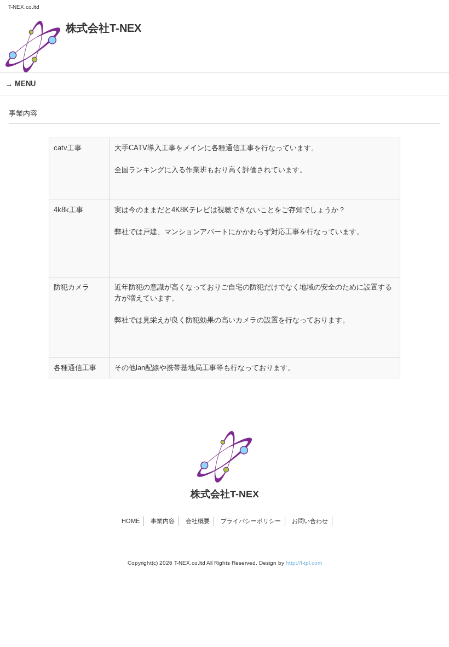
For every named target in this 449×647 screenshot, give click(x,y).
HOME (131, 521)
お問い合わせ (310, 521)
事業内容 (163, 521)
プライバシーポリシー (251, 521)
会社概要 (198, 521)
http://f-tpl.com (304, 563)
